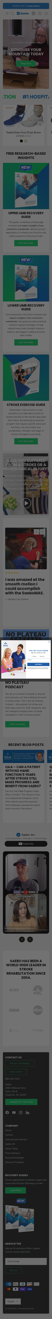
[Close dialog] (49, 642)
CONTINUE (38, 664)
